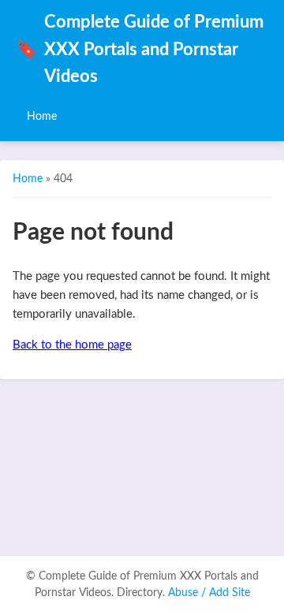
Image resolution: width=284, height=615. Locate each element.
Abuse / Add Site (209, 592)
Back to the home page (72, 345)
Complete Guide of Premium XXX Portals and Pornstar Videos (139, 49)
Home (42, 116)
